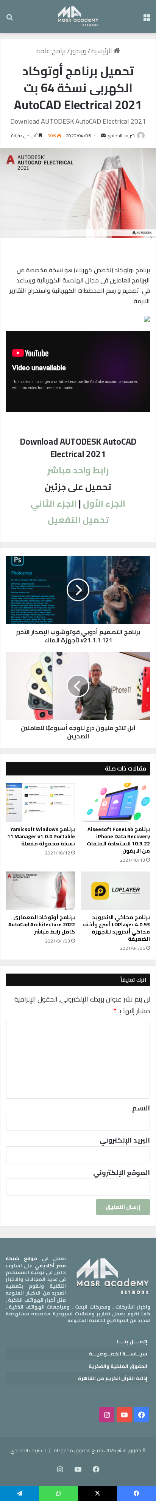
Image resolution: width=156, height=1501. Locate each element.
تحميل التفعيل (78, 520)
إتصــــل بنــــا (132, 1341)
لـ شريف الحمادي (28, 1450)
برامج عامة (51, 51)
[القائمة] (146, 19)
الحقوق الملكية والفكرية (118, 1366)
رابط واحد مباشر (78, 470)
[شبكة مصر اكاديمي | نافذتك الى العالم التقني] (78, 16)
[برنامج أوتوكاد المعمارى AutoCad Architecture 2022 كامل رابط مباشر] (40, 890)
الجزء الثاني (54, 503)
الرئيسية (102, 51)
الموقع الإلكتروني (121, 1172)
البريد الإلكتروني (125, 1140)
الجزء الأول (104, 503)
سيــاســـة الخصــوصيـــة (118, 1353)
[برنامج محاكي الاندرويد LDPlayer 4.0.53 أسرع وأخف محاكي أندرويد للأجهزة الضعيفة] (115, 890)
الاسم (141, 1108)
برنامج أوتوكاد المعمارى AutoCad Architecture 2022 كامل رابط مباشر (41, 924)
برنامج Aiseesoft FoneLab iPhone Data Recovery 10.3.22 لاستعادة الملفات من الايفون (118, 840)
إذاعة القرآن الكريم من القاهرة (112, 1378)
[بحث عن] (9, 19)
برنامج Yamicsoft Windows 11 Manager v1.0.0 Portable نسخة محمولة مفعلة (41, 836)
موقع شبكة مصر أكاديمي (36, 1262)
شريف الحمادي (121, 135)
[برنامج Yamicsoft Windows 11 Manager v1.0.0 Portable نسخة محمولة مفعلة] (40, 802)
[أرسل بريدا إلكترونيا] (103, 135)
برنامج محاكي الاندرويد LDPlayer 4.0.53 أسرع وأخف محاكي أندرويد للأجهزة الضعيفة (116, 928)
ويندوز (78, 51)
